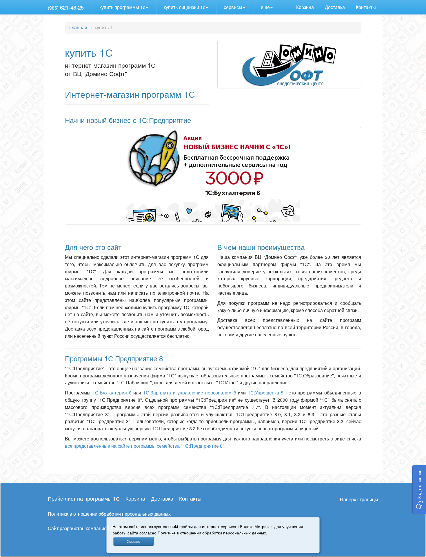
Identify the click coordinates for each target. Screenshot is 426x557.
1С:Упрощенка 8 (266, 392)
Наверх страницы (359, 499)
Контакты (366, 7)
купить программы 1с (122, 7)
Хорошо (133, 541)
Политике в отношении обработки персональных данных (212, 533)
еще (265, 7)
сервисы (233, 7)
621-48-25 (66, 7)
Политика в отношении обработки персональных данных (109, 513)
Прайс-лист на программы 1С (84, 498)
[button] (419, 489)
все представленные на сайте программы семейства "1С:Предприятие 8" (144, 445)
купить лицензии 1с (184, 7)
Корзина (305, 7)
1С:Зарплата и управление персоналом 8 (189, 392)
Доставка (335, 7)
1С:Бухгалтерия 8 (112, 392)
